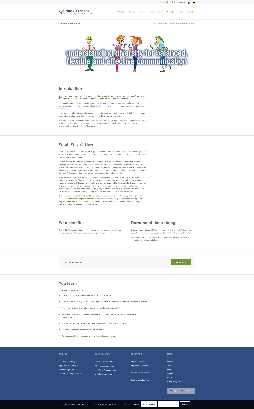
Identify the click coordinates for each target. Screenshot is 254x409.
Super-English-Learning (140, 380)
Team (169, 365)
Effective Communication (104, 366)
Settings (185, 404)
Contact (182, 2)
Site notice (171, 377)
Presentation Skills (138, 361)
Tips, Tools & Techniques (68, 365)
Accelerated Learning (67, 361)
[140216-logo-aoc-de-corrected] (75, 12)
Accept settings (149, 404)
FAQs (169, 369)
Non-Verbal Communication (105, 370)
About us (170, 361)
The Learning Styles (66, 369)
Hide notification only (168, 404)
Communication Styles (70, 23)
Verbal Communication (103, 374)
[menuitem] (182, 2)
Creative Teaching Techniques (70, 373)
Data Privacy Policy (174, 381)
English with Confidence (140, 365)
